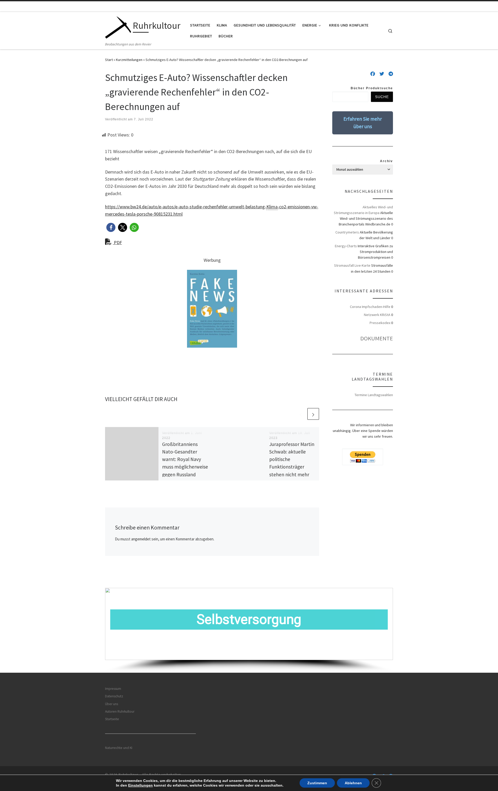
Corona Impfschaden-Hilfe (370, 306)
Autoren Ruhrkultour (119, 711)
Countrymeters (347, 232)
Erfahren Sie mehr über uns (362, 122)
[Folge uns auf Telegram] (391, 74)
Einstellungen (140, 785)
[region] (249, 630)
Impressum (113, 688)
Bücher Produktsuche (372, 88)
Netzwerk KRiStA (377, 314)
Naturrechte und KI (118, 748)
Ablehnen (353, 783)
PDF (117, 242)
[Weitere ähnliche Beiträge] (313, 414)
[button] (110, 227)
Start (109, 59)
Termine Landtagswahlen (374, 395)
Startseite (112, 719)
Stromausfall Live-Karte (352, 265)
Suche (382, 97)
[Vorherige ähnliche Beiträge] (301, 414)
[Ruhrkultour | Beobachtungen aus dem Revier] (118, 26)
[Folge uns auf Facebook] (372, 74)
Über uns (111, 704)
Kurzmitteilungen (129, 59)
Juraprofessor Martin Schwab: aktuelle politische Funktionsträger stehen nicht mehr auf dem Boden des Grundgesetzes (291, 467)
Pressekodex (380, 322)
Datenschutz (114, 696)
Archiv (386, 161)
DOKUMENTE (376, 338)
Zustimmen (317, 783)
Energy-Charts (346, 246)
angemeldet (141, 538)
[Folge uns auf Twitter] (381, 74)
